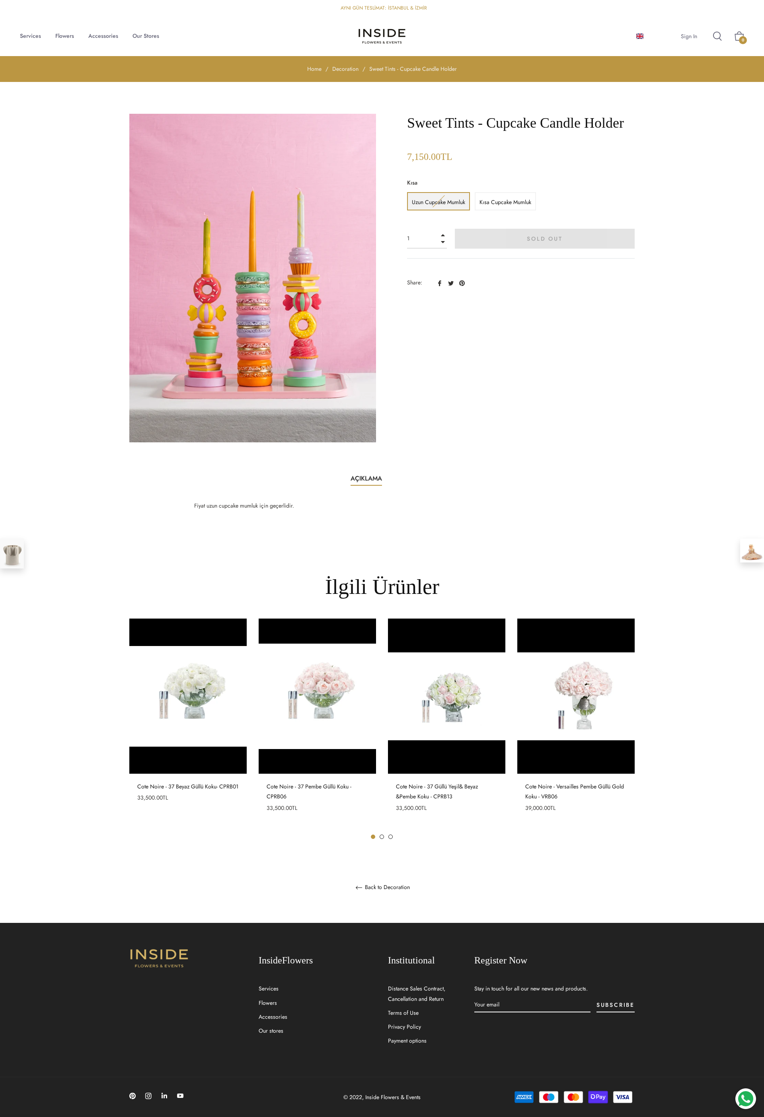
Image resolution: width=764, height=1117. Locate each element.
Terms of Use (403, 1013)
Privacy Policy (404, 1027)
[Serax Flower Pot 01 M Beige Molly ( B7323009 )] (12, 553)
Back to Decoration (386, 887)
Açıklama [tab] (366, 478)
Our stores (271, 1031)
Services (269, 988)
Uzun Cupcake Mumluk (438, 202)
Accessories (273, 1017)
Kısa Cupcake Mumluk (505, 202)
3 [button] (390, 837)
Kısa (412, 183)
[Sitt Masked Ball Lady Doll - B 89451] (752, 550)
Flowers (268, 1003)
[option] (188, 724)
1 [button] (373, 837)
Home (314, 69)
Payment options (407, 1041)
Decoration (345, 69)
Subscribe (615, 1005)
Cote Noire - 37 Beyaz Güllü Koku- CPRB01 (187, 786)
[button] (653, 36)
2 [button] (382, 837)
